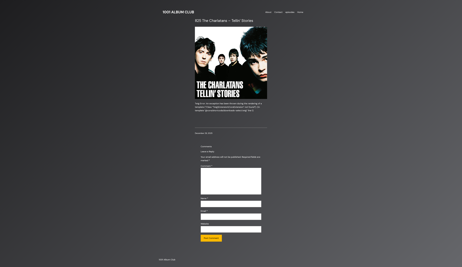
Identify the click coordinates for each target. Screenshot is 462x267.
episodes (289, 12)
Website (205, 223)
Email (204, 211)
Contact (278, 12)
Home (300, 12)
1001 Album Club (178, 12)
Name (204, 198)
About (268, 12)
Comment (206, 166)
